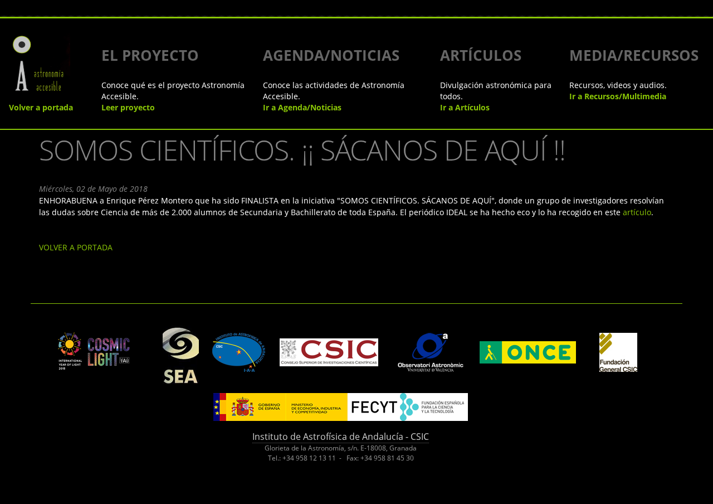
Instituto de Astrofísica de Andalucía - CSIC (340, 436)
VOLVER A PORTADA (76, 247)
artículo (637, 212)
